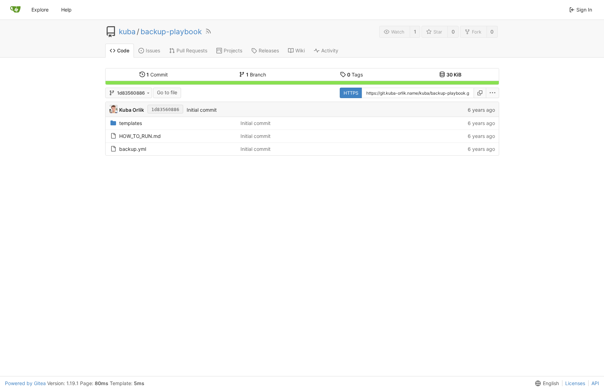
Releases (269, 50)
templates (130, 123)
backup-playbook (171, 31)
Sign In (584, 10)
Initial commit (202, 110)
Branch (256, 75)
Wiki (300, 50)
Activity (329, 50)
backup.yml (132, 149)
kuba (127, 31)
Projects (233, 50)
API (595, 383)
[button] (492, 93)
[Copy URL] (480, 93)
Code (123, 50)
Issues (153, 50)
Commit (157, 75)
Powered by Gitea (25, 383)
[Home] (15, 10)
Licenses (575, 383)
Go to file (167, 92)
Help (66, 10)
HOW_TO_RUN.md (140, 136)
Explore (40, 10)
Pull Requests (192, 50)
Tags (355, 75)
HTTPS (351, 93)
